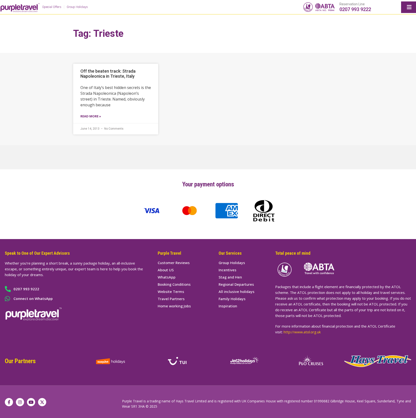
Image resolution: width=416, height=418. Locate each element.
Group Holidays (77, 7)
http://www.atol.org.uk (302, 331)
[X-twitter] (42, 402)
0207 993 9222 (355, 9)
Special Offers (51, 7)
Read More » (90, 116)
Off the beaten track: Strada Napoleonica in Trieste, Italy (108, 74)
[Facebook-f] (9, 402)
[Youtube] (31, 402)
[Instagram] (20, 402)
